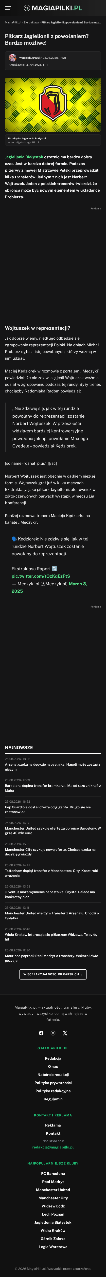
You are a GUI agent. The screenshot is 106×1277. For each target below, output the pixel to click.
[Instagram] (53, 1033)
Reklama (53, 1125)
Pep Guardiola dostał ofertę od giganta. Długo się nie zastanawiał (48, 809)
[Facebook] (41, 1033)
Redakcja (53, 1058)
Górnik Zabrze (53, 1239)
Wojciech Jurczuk (29, 57)
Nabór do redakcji (53, 1075)
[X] (64, 1033)
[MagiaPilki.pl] (53, 8)
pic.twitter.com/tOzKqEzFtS (41, 576)
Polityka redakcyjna (53, 1091)
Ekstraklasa (31, 22)
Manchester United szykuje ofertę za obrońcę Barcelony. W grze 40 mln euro (53, 830)
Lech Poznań (53, 1214)
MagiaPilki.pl (13, 22)
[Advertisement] (53, 265)
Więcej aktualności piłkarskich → (53, 974)
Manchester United (53, 1190)
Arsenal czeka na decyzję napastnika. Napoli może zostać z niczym (52, 766)
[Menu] (8, 8)
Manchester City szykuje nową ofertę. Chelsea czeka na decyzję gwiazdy (50, 852)
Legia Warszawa (53, 1247)
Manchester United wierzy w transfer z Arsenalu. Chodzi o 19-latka (52, 915)
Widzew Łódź (53, 1206)
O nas (53, 1066)
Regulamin (53, 1099)
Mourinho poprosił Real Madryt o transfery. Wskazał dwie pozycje (51, 958)
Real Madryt (53, 1182)
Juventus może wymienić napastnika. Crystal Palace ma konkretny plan (50, 894)
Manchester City (53, 1198)
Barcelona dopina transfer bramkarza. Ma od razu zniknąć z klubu (53, 788)
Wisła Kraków (53, 1230)
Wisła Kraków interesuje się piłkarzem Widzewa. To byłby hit (51, 937)
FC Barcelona (53, 1173)
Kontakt (53, 1133)
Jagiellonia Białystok (24, 157)
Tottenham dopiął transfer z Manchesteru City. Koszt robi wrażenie (51, 873)
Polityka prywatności (53, 1083)
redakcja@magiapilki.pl (53, 1147)
